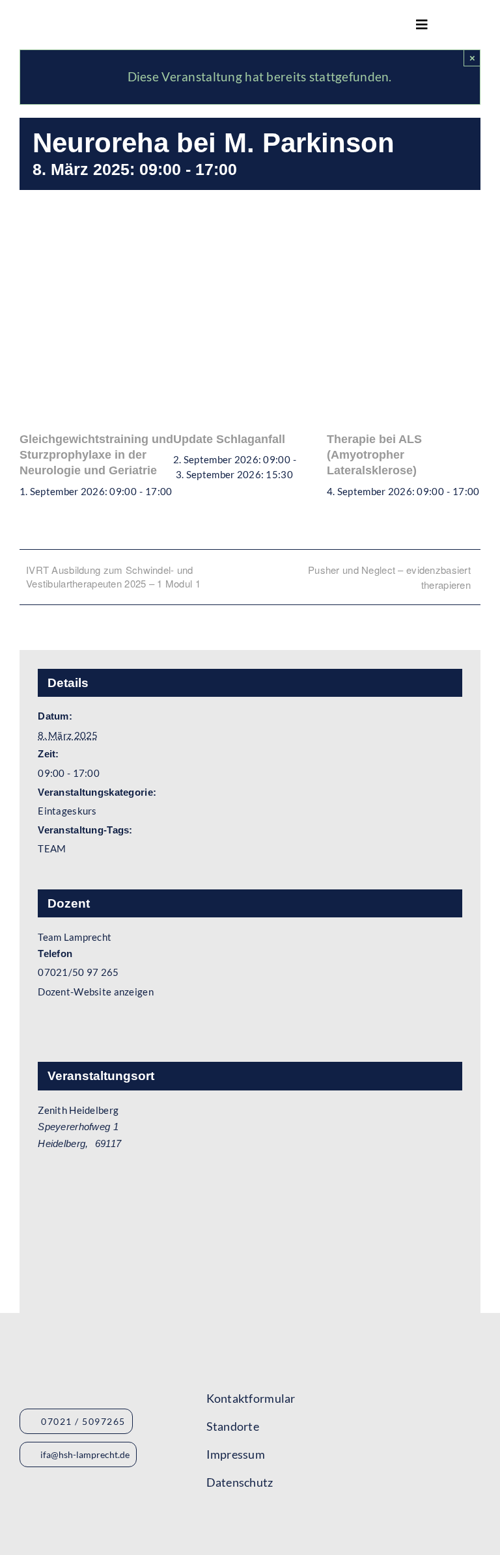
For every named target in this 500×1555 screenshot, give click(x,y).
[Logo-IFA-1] (338, 1377)
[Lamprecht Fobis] (338, 1420)
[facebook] (211, 1522)
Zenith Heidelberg (78, 1110)
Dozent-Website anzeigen (96, 991)
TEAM (52, 848)
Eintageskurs (67, 811)
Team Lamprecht (74, 937)
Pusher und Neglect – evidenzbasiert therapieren (389, 577)
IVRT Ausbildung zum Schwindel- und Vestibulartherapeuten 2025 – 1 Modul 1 (113, 576)
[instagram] (258, 1522)
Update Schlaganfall (229, 439)
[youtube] (235, 1522)
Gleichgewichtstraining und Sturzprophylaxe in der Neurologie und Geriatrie (96, 455)
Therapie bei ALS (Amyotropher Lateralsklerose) (374, 455)
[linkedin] (282, 1522)
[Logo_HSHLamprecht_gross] (91, 19)
